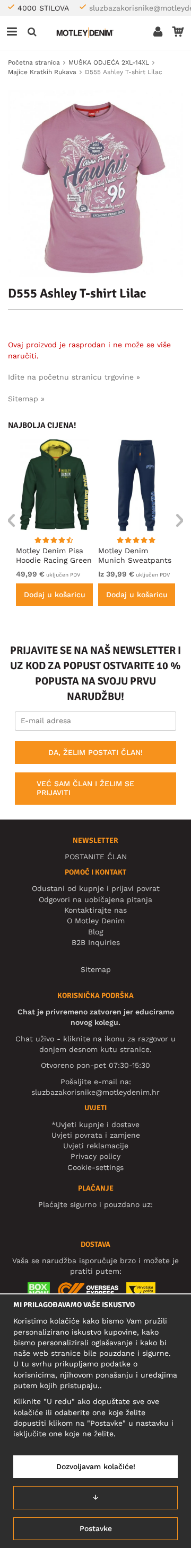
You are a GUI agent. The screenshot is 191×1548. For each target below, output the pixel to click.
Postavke (96, 1528)
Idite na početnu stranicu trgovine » (74, 377)
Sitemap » (26, 398)
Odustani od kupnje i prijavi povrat (96, 888)
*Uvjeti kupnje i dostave (95, 1124)
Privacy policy (95, 1156)
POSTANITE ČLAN (96, 856)
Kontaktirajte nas (95, 910)
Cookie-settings (95, 1167)
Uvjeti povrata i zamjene (95, 1135)
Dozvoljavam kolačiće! (95, 1466)
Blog (95, 932)
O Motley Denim (96, 920)
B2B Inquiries (96, 942)
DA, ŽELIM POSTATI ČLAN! (95, 752)
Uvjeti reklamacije (95, 1145)
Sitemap (96, 969)
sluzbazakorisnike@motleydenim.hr (95, 1092)
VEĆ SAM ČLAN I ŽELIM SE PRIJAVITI (85, 788)
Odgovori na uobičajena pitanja (95, 899)
